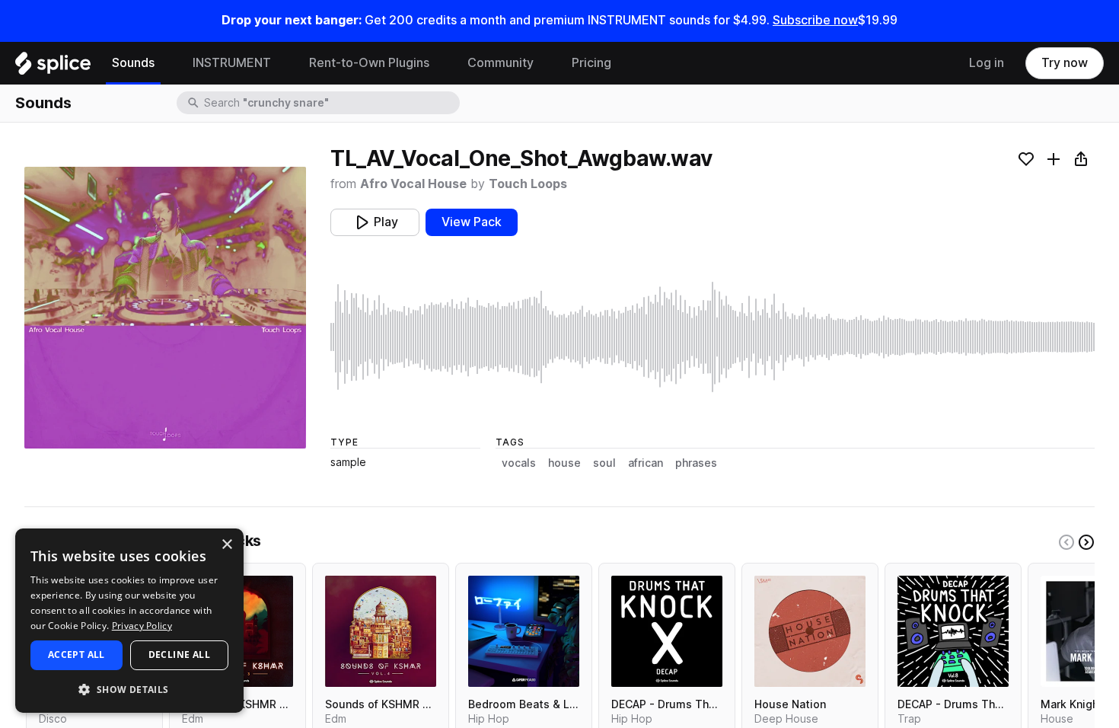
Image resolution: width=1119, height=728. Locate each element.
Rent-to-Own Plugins (369, 63)
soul (604, 463)
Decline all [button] (179, 654)
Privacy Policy (142, 625)
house (564, 463)
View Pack (472, 222)
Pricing (591, 63)
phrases (696, 463)
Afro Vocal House (413, 184)
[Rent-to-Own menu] (440, 63)
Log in (986, 63)
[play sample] (712, 336)
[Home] (53, 67)
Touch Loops (528, 184)
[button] (129, 689)
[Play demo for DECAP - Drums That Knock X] (667, 631)
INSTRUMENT (232, 63)
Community (500, 63)
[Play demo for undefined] (165, 308)
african (645, 463)
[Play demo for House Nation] (810, 631)
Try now (1064, 63)
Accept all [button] (76, 654)
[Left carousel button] (1066, 542)
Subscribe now (815, 20)
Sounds (133, 63)
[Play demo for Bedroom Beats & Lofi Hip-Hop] (524, 631)
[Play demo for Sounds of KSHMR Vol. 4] (381, 631)
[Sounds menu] (166, 63)
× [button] (226, 545)
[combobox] (330, 103)
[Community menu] (545, 63)
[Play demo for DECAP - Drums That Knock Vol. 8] (953, 631)
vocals (519, 463)
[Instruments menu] (282, 63)
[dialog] (129, 620)
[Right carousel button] (1086, 542)
